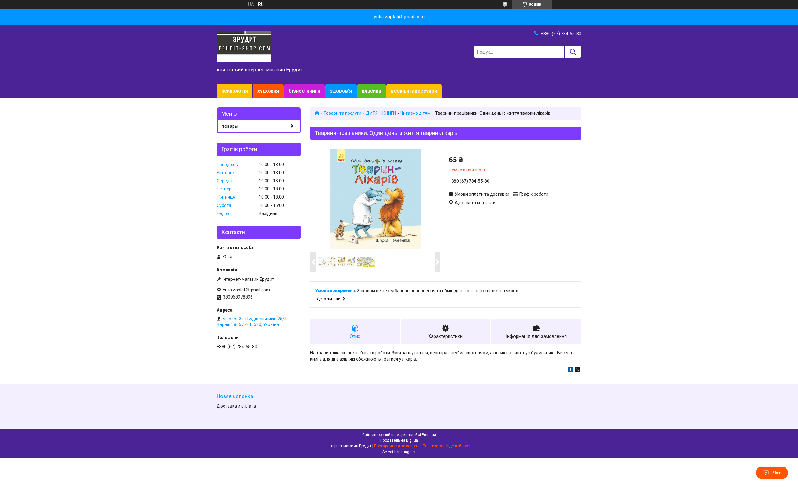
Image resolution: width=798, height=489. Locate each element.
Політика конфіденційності (446, 446)
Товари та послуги (342, 113)
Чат (777, 472)
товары (230, 126)
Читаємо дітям (415, 113)
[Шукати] (572, 52)
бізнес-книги (304, 91)
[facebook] (570, 370)
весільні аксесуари (414, 91)
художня (268, 91)
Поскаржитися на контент (397, 446)
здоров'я (341, 91)
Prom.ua (429, 435)
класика (371, 91)
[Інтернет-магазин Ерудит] (244, 46)
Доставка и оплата (236, 406)
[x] (577, 370)
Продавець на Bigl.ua (399, 440)
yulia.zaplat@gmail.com (246, 289)
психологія (234, 91)
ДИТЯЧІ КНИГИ (381, 113)
